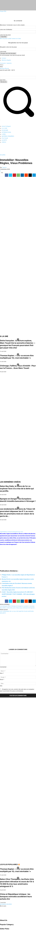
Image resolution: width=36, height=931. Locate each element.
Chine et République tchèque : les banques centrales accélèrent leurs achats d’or (16, 896)
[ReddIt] (26, 175)
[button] (18, 118)
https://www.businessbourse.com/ (13, 531)
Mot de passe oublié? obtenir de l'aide (10, 38)
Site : (1, 685)
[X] (0, 73)
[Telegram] (34, 175)
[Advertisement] (12, 273)
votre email (3, 51)
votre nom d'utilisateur (6, 29)
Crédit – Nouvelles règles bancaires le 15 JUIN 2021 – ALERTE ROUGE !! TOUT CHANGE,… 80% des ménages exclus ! (18, 594)
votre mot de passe (5, 35)
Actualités (2, 154)
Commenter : (3, 667)
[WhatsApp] (18, 175)
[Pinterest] (14, 175)
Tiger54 (4, 167)
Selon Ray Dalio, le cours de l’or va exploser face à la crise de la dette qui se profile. (17, 488)
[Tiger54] (5, 530)
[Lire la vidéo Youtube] (18, 558)
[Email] (30, 175)
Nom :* (2, 673)
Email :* (2, 679)
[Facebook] (0, 72)
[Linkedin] (22, 175)
